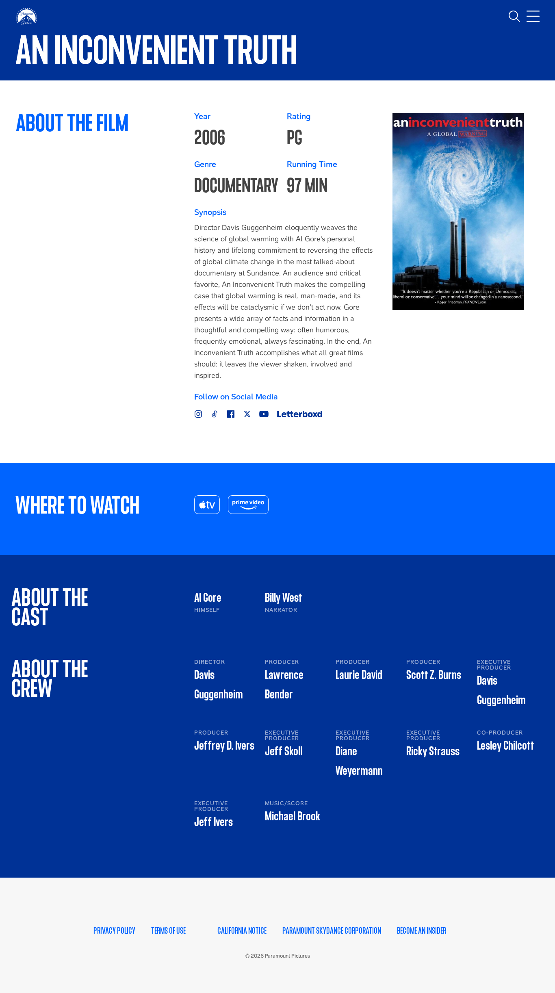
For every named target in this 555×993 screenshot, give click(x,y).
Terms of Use (168, 930)
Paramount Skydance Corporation (331, 930)
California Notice (242, 930)
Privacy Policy (114, 930)
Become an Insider (421, 930)
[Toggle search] (514, 16)
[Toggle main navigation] (533, 16)
